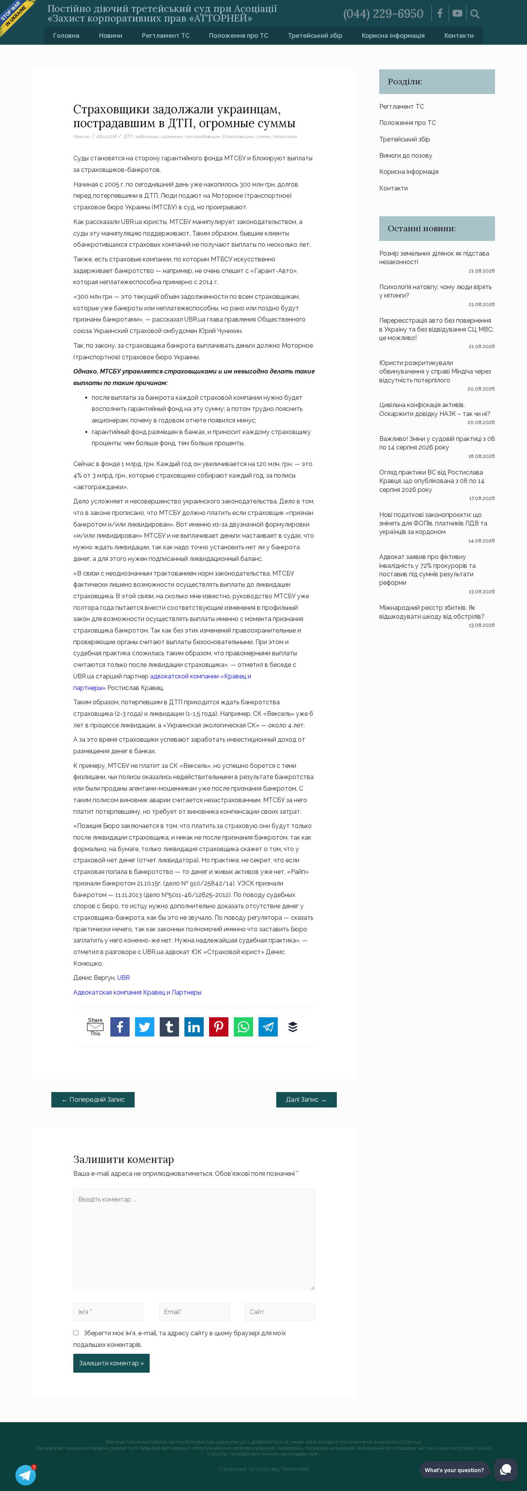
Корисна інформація (393, 35)
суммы (263, 136)
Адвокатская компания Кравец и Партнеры (137, 992)
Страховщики (238, 136)
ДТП (128, 136)
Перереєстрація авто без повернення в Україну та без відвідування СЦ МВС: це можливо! (436, 329)
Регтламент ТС (165, 35)
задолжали (147, 136)
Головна (66, 35)
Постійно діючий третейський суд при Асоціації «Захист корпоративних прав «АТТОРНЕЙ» (162, 13)
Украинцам (285, 136)
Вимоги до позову (405, 155)
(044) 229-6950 (383, 13)
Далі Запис (306, 1099)
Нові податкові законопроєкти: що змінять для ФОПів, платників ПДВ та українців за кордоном (433, 523)
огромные (172, 136)
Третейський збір (315, 35)
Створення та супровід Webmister (264, 1469)
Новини (110, 35)
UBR (123, 977)
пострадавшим (202, 136)
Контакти (459, 35)
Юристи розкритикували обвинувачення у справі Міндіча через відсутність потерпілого (435, 371)
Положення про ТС (238, 35)
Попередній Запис (93, 1099)
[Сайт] (280, 1313)
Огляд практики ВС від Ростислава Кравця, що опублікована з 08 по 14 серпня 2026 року (432, 481)
